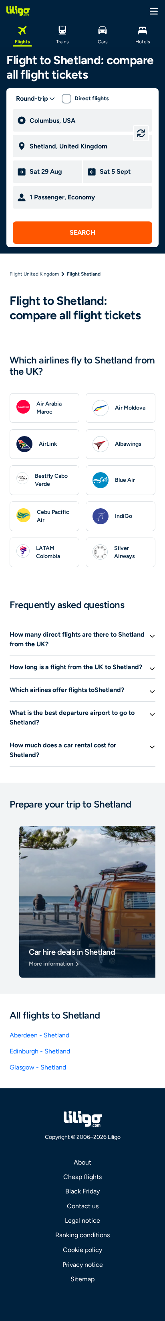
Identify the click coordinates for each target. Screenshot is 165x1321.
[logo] (18, 11)
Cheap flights (82, 1177)
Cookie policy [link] (82, 1250)
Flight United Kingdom (34, 274)
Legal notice (82, 1220)
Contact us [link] (83, 1206)
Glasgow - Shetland (38, 1067)
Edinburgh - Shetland (40, 1051)
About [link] (82, 1162)
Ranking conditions (82, 1235)
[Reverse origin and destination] (141, 133)
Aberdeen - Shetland (39, 1035)
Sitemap (82, 1279)
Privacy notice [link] (82, 1264)
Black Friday (82, 1191)
